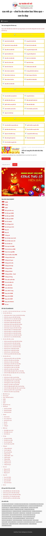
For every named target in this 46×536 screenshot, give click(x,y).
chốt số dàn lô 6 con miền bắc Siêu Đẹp (12, 345)
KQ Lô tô (5, 466)
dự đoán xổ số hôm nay (26, 511)
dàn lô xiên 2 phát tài (9, 71)
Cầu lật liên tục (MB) (10, 249)
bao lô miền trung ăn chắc (33, 129)
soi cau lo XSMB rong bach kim (29, 516)
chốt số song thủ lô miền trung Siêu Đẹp (12, 389)
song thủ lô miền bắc (31, 41)
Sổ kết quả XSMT (9, 218)
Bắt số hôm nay (6, 393)
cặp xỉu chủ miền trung (10, 133)
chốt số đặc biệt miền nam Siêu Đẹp (11, 365)
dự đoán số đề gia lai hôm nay (8, 509)
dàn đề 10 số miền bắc (32, 79)
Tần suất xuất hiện (10, 279)
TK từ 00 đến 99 (9, 282)
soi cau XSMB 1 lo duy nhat (7, 518)
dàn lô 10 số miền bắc (31, 45)
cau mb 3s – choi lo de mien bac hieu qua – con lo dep (14, 311)
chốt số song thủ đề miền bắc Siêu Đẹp (12, 353)
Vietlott (4, 414)
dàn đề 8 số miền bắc (9, 49)
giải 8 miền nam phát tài (10, 104)
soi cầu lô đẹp (35, 520)
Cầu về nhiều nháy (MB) (11, 254)
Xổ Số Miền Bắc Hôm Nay (6, 525)
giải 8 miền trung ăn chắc (33, 125)
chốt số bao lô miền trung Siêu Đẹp (11, 377)
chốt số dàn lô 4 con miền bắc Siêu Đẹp (12, 336)
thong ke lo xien (5, 523)
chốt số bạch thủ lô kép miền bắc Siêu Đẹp (13, 324)
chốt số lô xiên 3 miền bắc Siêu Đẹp (11, 350)
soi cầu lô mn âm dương (17, 520)
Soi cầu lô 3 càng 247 (30, 518)
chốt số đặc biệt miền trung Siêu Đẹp (12, 380)
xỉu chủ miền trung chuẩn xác (11, 125)
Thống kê (7, 235)
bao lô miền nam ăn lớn (10, 108)
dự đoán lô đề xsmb (24, 507)
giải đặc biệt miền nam (10, 100)
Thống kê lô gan (9, 260)
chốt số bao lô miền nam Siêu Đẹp (11, 362)
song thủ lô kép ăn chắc (32, 49)
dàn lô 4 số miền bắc (31, 58)
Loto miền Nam (9, 288)
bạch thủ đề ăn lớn (9, 53)
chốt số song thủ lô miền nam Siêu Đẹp (12, 358)
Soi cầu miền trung (7, 375)
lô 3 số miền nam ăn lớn (32, 108)
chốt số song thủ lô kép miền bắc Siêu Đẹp (13, 341)
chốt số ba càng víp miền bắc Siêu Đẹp (12, 317)
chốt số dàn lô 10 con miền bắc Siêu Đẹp (12, 318)
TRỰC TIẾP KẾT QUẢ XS (8, 397)
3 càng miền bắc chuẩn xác (32, 71)
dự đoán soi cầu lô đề (33, 507)
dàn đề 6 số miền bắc (9, 83)
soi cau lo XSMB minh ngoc (17, 516)
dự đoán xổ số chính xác (7, 511)
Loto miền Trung (9, 290)
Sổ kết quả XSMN (9, 216)
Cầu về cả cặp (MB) (9, 252)
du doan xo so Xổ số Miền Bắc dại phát (20, 505)
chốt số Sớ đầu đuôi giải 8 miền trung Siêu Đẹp (14, 386)
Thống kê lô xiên (9, 263)
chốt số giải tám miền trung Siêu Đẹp (12, 382)
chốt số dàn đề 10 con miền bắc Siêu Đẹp (13, 335)
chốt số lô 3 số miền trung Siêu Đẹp (11, 384)
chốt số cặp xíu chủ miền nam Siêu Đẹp (12, 363)
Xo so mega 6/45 (7, 418)
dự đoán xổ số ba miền (18, 509)
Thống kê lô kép (9, 265)
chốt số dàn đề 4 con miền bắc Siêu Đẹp (12, 329)
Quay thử (5, 475)
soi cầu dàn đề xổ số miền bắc (19, 518)
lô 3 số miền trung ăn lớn (10, 142)
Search (14, 164)
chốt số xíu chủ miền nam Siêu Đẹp (11, 360)
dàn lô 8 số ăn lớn (9, 66)
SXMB (4, 399)
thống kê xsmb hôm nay (23, 523)
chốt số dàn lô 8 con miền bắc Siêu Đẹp (12, 346)
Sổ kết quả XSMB (9, 213)
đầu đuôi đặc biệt (30, 104)
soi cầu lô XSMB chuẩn (27, 520)
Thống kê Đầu (8, 268)
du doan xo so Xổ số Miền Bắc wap (35, 505)
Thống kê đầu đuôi (10, 257)
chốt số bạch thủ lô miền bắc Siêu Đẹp (12, 326)
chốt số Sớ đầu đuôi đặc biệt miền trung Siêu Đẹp (14, 388)
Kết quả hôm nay (9, 210)
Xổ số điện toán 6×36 (8, 430)
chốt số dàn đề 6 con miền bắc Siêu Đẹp (12, 331)
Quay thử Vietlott (9, 301)
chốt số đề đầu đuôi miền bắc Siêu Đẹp (12, 320)
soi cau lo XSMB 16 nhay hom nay (16, 514)
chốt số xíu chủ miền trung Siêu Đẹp (11, 391)
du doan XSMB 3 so (5, 507)
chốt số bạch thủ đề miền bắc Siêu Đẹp (12, 322)
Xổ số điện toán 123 (10, 241)
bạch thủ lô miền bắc (9, 41)
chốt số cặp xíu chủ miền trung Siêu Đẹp (12, 379)
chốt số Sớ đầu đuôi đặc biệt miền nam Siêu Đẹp (14, 372)
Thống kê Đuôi (8, 271)
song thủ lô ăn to (30, 95)
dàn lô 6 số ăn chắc (9, 62)
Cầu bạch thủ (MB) (9, 246)
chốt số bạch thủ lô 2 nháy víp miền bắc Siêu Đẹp (14, 315)
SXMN (4, 401)
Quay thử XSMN (9, 296)
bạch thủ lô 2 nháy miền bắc (11, 45)
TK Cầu (4, 436)
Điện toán (5, 428)
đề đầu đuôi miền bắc (31, 66)
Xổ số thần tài (8, 243)
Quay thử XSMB (9, 293)
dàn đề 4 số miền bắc (9, 58)
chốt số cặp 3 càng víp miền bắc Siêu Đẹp (13, 327)
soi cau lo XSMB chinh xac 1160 (29, 514)
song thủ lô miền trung (32, 133)
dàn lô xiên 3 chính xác (10, 75)
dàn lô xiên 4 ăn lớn (9, 79)
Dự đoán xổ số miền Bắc (37, 511)
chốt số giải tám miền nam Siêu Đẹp (11, 367)
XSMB (6, 202)
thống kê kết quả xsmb (13, 523)
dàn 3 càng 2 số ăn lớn (32, 75)
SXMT (4, 402)
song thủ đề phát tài (31, 53)
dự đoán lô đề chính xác (15, 507)
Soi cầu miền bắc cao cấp (8, 339)
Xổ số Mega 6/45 (9, 224)
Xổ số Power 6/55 (9, 227)
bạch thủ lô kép (30, 62)
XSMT (6, 207)
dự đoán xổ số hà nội (17, 511)
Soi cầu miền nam (7, 356)
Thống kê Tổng (9, 276)
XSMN (6, 205)
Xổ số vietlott (8, 221)
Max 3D (7, 229)
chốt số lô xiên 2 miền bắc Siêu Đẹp (11, 348)
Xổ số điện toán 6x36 (10, 238)
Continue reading (5, 158)
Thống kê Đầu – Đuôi (10, 274)
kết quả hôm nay (6, 404)
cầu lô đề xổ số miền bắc (7, 505)
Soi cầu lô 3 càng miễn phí (7, 520)
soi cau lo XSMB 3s (5, 514)
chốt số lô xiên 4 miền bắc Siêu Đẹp (11, 352)
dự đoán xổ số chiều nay (29, 509)
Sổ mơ (6, 304)
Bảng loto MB (7, 469)
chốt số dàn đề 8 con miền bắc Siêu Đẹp (12, 333)
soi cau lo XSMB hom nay (6, 516)
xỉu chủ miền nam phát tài (11, 95)
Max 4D (7, 232)
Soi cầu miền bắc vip (7, 313)
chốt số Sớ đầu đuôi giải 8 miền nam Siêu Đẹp (14, 371)
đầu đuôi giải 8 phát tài (32, 100)
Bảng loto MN (7, 470)
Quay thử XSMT (9, 299)
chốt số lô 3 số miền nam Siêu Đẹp (11, 369)
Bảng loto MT (7, 472)
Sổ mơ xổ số (5, 395)
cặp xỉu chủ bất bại (9, 113)
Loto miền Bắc (8, 285)
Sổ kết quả (5, 406)
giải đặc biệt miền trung (10, 129)
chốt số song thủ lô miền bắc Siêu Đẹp (12, 343)
